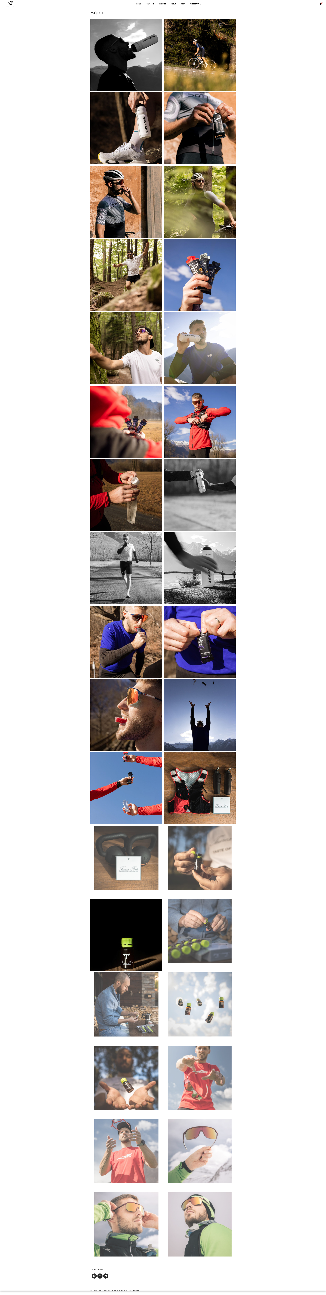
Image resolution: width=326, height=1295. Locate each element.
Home (138, 4)
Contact (162, 4)
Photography (195, 4)
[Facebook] (94, 1276)
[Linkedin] (105, 1276)
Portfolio (150, 4)
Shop (183, 4)
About (173, 4)
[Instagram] (100, 1276)
